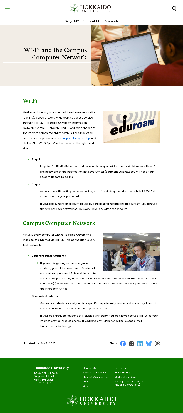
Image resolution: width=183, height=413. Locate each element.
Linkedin (140, 343)
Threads (157, 343)
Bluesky (149, 343)
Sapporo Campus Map (76, 138)
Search (174, 8)
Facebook (123, 343)
